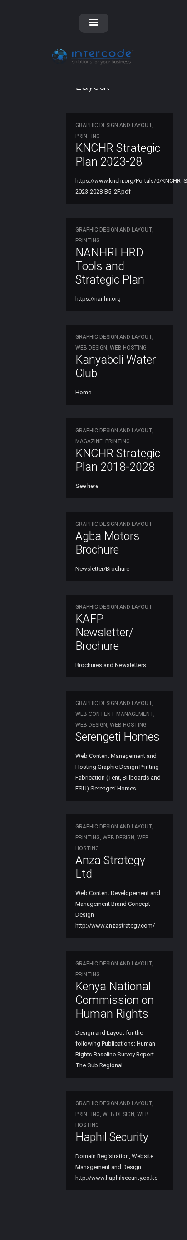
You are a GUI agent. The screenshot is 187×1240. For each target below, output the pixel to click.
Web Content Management (114, 714)
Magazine (89, 441)
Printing (87, 136)
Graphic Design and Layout (113, 125)
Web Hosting (128, 348)
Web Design (91, 348)
